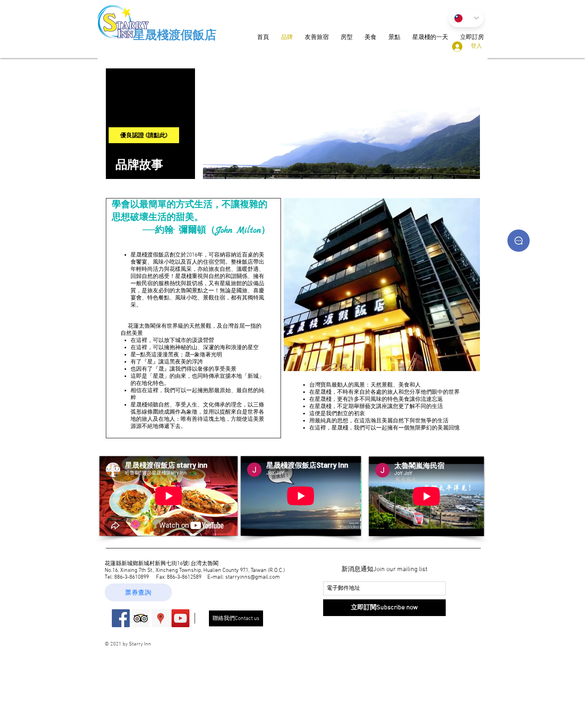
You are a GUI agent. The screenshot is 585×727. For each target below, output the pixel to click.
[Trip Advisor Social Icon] (141, 618)
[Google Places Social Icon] (161, 618)
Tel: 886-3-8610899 (127, 577)
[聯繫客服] (518, 240)
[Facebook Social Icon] (121, 618)
